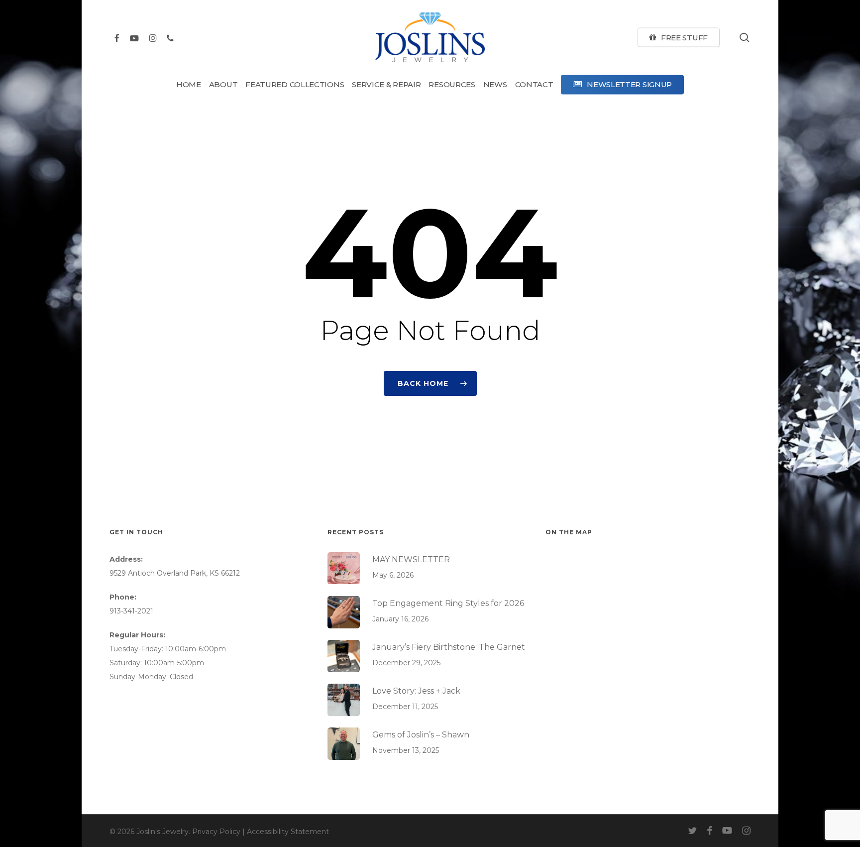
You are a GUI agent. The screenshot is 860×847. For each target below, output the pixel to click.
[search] (745, 37)
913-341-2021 (131, 610)
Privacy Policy (216, 831)
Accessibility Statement (288, 831)
